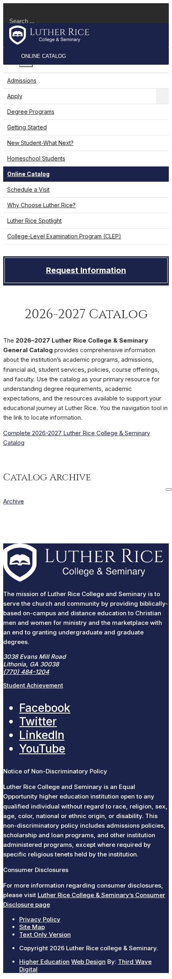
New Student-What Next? (40, 142)
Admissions (21, 80)
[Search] (169, 489)
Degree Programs (30, 111)
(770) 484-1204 (26, 672)
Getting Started (27, 127)
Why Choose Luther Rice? (41, 205)
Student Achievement (33, 685)
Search (14, 7)
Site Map (32, 927)
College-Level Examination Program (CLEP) (64, 236)
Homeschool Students (36, 158)
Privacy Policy (39, 919)
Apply (14, 96)
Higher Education (44, 961)
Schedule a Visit (28, 189)
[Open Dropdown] (162, 96)
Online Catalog (43, 56)
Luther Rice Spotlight (34, 220)
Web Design (88, 961)
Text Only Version (45, 934)
